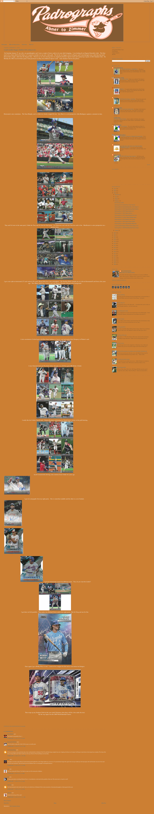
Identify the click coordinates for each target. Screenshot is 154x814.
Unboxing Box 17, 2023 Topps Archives (123, 213)
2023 (115, 233)
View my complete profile (119, 280)
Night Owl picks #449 (121, 367)
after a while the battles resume (123, 359)
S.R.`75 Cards (117, 145)
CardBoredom (117, 117)
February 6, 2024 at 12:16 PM (16, 765)
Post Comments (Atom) (15, 806)
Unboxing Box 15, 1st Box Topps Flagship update (125, 217)
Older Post (103, 803)
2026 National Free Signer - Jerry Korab (128, 99)
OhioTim (9, 785)
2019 (115, 241)
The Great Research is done (122, 311)
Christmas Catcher (120, 319)
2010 (115, 260)
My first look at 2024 (119, 202)
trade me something (120, 294)
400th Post (122, 89)
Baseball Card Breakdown (120, 135)
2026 (115, 188)
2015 (115, 249)
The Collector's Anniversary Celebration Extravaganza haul (131, 136)
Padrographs (4, 44)
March (116, 198)
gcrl (8, 777)
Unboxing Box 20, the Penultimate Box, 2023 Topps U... (127, 207)
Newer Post (6, 803)
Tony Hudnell (10, 734)
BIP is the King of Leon (14, 44)
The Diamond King (11, 750)
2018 (115, 243)
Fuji (8, 769)
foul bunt (116, 97)
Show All (148, 164)
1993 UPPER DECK (118, 68)
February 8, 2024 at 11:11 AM (16, 797)
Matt (8, 759)
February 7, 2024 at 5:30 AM (16, 789)
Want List (31, 44)
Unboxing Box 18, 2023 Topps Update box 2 (124, 211)
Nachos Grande (117, 155)
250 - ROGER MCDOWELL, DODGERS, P (129, 69)
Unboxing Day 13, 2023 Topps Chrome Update (125, 221)
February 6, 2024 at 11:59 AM (16, 755)
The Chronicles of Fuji (119, 78)
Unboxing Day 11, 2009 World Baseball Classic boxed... (127, 227)
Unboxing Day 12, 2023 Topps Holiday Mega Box (126, 223)
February (117, 201)
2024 (115, 193)
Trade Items (24, 44)
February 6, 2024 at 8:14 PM (16, 773)
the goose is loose (120, 343)
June (116, 196)
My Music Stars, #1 (120, 302)
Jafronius (9, 792)
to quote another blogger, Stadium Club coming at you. (126, 225)
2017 (115, 245)
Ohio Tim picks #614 (120, 327)
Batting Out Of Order (12, 742)
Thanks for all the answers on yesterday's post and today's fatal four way (131, 351)
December (117, 194)
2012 (115, 256)
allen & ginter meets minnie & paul (127, 109)
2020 (115, 239)
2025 (115, 190)
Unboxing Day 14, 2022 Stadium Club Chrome (125, 219)
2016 (115, 247)
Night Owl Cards (117, 125)
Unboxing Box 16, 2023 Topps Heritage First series (126, 215)
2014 (115, 251)
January (117, 230)
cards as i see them (118, 107)
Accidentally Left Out (124, 79)
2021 (115, 237)
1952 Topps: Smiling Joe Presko (120, 119)
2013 (115, 253)
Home (55, 803)
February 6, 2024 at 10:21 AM (16, 746)
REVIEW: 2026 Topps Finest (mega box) (128, 156)
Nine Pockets (117, 88)
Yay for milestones (123, 126)
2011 (115, 258)
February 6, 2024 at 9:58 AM (16, 738)
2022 (115, 235)
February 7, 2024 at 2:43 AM (16, 781)
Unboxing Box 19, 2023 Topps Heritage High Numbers (127, 209)
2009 (115, 262)
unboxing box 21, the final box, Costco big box (125, 204)
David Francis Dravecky (121, 335)
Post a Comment (7, 800)
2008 (115, 264)
